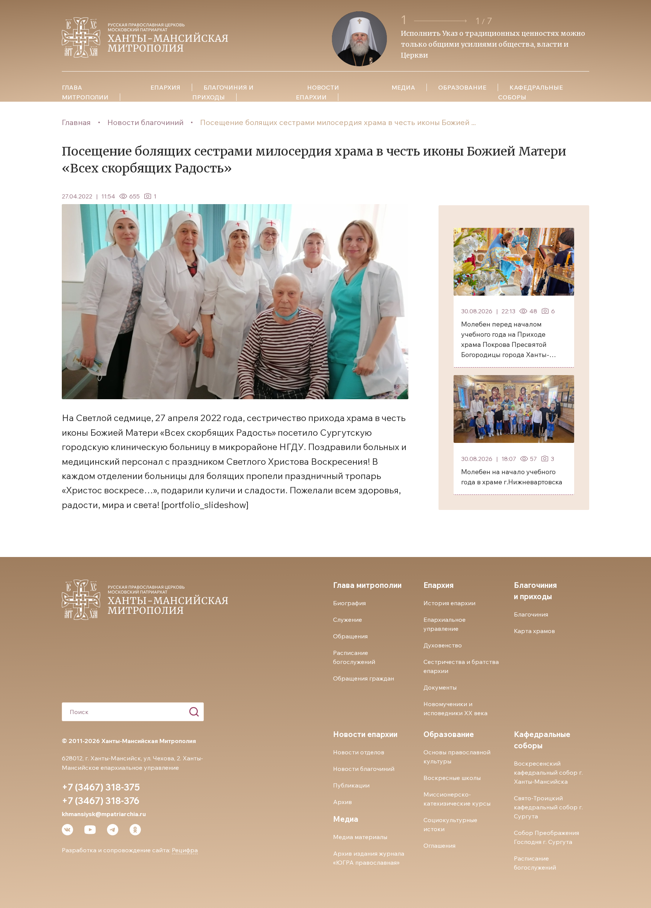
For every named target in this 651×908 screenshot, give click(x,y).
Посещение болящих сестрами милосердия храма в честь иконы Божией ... (338, 122)
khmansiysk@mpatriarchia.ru (104, 814)
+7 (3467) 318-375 (101, 787)
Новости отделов (358, 752)
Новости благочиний (145, 122)
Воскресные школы (452, 777)
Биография (349, 603)
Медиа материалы (360, 837)
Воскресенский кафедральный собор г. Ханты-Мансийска (548, 772)
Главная (76, 122)
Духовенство (442, 645)
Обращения (350, 636)
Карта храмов (534, 631)
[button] (441, 21)
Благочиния (531, 614)
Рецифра (185, 850)
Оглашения (439, 845)
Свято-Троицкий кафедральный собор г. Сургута (548, 807)
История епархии (449, 603)
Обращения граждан (363, 678)
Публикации (351, 785)
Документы (440, 687)
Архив (342, 802)
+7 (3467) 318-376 (100, 800)
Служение (347, 619)
